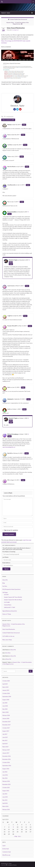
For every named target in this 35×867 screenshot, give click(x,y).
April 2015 (5, 803)
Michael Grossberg (12, 434)
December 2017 (6, 721)
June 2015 (5, 797)
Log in (3, 845)
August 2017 (5, 731)
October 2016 (6, 762)
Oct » (19, 836)
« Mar (15, 836)
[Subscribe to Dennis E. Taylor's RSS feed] (2, 1)
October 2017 (6, 728)
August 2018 (5, 699)
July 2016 (4, 772)
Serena (9, 124)
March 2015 (5, 806)
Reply (24, 124)
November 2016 (6, 759)
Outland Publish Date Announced (18, 19)
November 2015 (6, 784)
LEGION (6, 594)
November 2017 (6, 724)
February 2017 (6, 750)
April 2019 (5, 684)
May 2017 (4, 740)
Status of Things (6, 614)
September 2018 (6, 696)
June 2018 (5, 706)
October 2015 (6, 787)
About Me (5, 580)
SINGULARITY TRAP (9, 607)
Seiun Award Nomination (8, 629)
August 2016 (5, 768)
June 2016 (5, 775)
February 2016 (6, 781)
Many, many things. (7, 639)
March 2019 (5, 687)
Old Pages (5, 592)
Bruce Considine (11, 212)
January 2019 (5, 690)
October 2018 (6, 693)
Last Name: (5, 557)
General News (7, 605)
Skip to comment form (7, 119)
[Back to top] (31, 863)
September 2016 (6, 765)
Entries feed (5, 848)
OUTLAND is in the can (8, 636)
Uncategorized (15, 30)
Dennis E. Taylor (5, 13)
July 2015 (4, 793)
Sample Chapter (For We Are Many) (13, 599)
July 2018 (4, 702)
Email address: (6, 562)
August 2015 (5, 790)
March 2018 (5, 712)
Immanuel (10, 399)
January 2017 (5, 753)
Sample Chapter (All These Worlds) (13, 597)
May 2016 (4, 778)
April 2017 (5, 743)
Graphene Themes (12, 865)
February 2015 (6, 809)
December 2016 (6, 756)
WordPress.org (6, 855)
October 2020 (6, 680)
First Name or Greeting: (8, 551)
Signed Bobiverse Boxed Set (9, 611)
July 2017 (4, 734)
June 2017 (5, 737)
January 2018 (5, 718)
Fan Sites (4, 586)
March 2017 (5, 746)
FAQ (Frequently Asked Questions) (11, 589)
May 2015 (4, 800)
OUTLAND (7, 602)
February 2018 (6, 715)
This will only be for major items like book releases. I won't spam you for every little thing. (16, 548)
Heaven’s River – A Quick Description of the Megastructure (17, 23)
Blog (3, 583)
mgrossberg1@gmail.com (9, 447)
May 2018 (4, 709)
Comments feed (6, 852)
